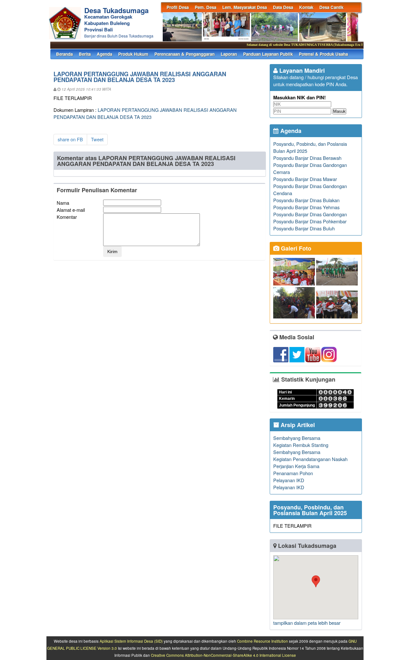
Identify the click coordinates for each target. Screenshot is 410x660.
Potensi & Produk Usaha (323, 54)
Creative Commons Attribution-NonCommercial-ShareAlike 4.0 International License (223, 655)
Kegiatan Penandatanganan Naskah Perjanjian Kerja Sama (310, 462)
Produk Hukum (133, 54)
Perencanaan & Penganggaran (184, 54)
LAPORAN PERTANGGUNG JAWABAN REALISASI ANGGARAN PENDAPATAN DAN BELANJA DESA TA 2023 (145, 113)
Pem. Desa (205, 7)
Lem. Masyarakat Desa (244, 7)
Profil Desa (178, 7)
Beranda (64, 54)
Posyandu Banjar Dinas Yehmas (306, 207)
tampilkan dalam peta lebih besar (306, 622)
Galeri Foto (295, 248)
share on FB (70, 139)
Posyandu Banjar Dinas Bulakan (306, 200)
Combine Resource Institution (262, 641)
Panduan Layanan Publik (268, 54)
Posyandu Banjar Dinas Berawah (307, 157)
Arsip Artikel (297, 425)
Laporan (229, 54)
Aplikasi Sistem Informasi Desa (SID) (131, 641)
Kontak (306, 7)
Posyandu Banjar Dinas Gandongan (310, 214)
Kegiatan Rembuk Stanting (300, 444)
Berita (85, 54)
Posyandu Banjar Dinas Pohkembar (310, 221)
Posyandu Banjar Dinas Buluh (304, 228)
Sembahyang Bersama (296, 437)
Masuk (339, 111)
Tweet (97, 139)
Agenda (104, 54)
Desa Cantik (331, 7)
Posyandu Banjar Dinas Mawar (305, 179)
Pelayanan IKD (288, 480)
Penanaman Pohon (293, 473)
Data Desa (283, 7)
